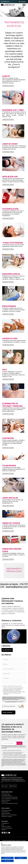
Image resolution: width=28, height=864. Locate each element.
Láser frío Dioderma (5, 800)
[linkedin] (2, 832)
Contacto (23, 1)
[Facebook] (5, 832)
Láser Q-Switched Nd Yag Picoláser (9, 797)
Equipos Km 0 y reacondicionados (9, 814)
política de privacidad (16, 750)
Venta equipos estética (6, 810)
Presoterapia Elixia (5, 793)
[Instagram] (7, 832)
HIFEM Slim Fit (4, 801)
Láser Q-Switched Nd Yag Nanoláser (9, 798)
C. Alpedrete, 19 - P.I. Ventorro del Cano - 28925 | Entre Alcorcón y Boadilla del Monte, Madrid (13, 625)
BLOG (2, 824)
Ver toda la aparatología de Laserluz (9, 803)
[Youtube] (9, 832)
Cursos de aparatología (6, 828)
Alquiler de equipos (5, 813)
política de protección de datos (9, 757)
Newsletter (3, 829)
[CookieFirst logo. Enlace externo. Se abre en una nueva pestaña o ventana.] (1, 843)
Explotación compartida (6, 816)
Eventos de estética (5, 826)
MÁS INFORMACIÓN (8, 86)
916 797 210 (6, 1)
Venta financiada (5, 811)
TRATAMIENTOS (5, 823)
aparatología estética (13, 51)
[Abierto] (23, 5)
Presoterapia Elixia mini (6, 795)
